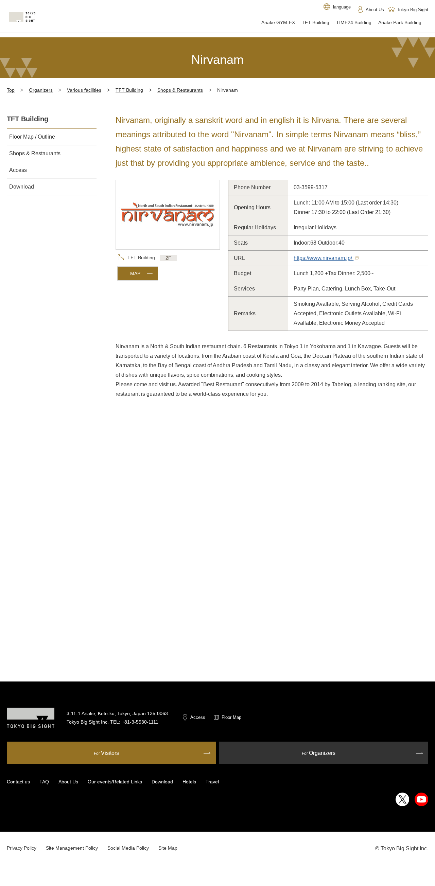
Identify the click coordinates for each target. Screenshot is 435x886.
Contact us (18, 781)
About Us (68, 781)
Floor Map (231, 717)
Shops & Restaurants (180, 90)
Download (162, 781)
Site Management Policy (72, 848)
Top (11, 90)
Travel (212, 781)
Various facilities (84, 90)
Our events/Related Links (115, 781)
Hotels (189, 781)
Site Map (167, 848)
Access (197, 717)
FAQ (44, 781)
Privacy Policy (21, 848)
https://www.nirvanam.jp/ (323, 258)
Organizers (41, 90)
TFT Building (129, 90)
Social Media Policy (128, 848)
